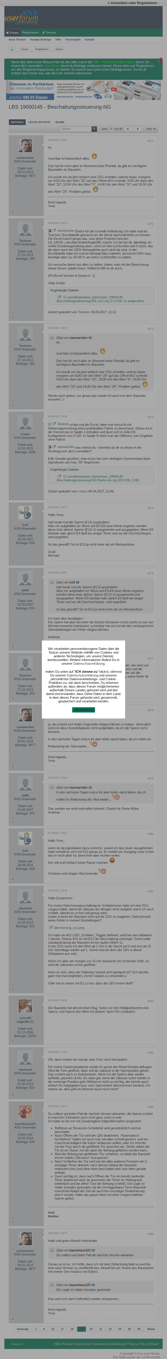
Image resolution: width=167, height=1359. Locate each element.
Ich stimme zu (83, 709)
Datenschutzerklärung (89, 663)
